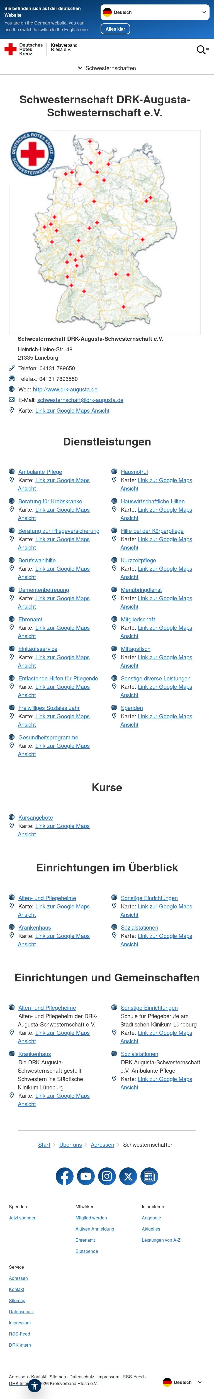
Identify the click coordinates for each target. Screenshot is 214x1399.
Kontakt (16, 1289)
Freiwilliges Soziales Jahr (49, 708)
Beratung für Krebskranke (50, 501)
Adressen (18, 1278)
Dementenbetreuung (43, 589)
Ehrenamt (30, 619)
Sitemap (17, 1300)
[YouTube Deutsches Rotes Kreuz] (86, 1176)
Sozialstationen (139, 927)
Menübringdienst (141, 589)
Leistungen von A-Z (161, 1240)
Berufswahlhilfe (37, 560)
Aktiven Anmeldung (95, 1229)
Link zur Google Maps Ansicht (72, 410)
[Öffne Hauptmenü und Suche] (203, 50)
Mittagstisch (135, 649)
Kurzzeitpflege (138, 560)
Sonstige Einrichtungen (149, 898)
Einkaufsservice (37, 649)
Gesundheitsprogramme (48, 737)
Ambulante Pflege (40, 471)
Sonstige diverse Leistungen (156, 678)
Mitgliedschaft (138, 619)
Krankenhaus (34, 927)
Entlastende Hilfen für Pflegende (58, 678)
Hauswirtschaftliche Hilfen (153, 501)
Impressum (20, 1322)
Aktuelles (151, 1229)
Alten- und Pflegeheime (47, 898)
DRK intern (20, 1345)
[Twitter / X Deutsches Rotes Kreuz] (128, 1176)
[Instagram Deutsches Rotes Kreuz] (107, 1176)
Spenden (132, 708)
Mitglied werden (91, 1217)
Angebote (151, 1217)
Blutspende (87, 1251)
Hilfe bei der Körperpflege (152, 530)
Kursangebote (35, 817)
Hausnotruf (134, 471)
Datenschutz (21, 1311)
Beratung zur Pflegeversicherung (58, 530)
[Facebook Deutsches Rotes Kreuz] (65, 1176)
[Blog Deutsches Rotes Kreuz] (149, 1176)
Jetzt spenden (23, 1217)
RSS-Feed (19, 1334)
